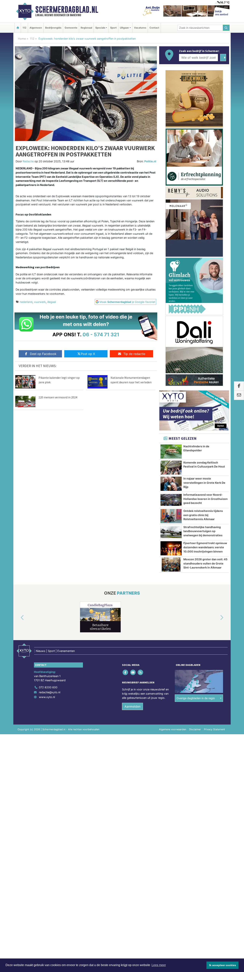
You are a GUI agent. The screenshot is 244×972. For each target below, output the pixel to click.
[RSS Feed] (140, 672)
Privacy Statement (214, 729)
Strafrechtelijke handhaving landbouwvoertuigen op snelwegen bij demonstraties (202, 531)
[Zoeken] (226, 28)
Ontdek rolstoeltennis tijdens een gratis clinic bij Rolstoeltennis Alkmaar (203, 515)
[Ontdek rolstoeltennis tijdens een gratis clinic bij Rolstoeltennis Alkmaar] (171, 516)
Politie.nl (150, 161)
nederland (26, 301)
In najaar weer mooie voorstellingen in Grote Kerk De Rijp (204, 482)
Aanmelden (132, 706)
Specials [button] (100, 27)
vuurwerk (40, 301)
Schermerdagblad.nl (66, 9)
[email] (239, 395)
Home (22, 38)
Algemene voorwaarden (172, 729)
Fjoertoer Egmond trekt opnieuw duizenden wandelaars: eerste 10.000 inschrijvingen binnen (205, 547)
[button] (17, 618)
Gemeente (71, 27)
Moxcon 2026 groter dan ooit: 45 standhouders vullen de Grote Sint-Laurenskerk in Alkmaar (205, 563)
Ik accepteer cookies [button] (222, 965)
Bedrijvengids (53, 27)
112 (24, 27)
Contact (154, 27)
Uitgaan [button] (124, 27)
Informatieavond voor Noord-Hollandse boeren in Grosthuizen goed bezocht (205, 498)
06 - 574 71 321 (101, 334)
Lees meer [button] (159, 965)
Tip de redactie (134, 354)
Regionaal (86, 27)
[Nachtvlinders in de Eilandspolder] (171, 451)
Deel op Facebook (43, 354)
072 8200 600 (48, 687)
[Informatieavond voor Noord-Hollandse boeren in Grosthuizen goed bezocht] (171, 500)
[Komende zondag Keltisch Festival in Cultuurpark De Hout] (171, 467)
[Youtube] (133, 672)
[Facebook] (125, 672)
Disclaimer (195, 729)
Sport (113, 27)
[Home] (17, 28)
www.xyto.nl (47, 697)
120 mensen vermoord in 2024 (58, 397)
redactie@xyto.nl (49, 692)
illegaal (51, 301)
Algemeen (36, 27)
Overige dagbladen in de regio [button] (196, 698)
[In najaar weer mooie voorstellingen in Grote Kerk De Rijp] (171, 483)
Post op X (88, 354)
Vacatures (140, 27)
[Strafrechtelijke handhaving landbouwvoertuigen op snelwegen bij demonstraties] (171, 532)
